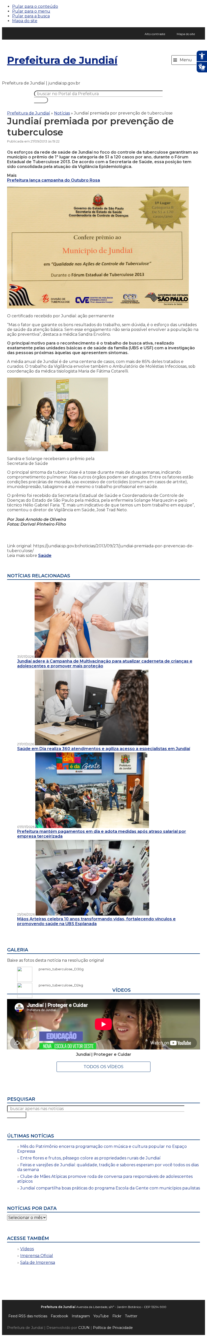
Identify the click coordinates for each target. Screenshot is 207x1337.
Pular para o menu (31, 11)
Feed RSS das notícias (27, 1316)
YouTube (101, 1316)
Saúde (44, 555)
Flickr (116, 1316)
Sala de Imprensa (37, 1262)
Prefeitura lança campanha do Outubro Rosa (53, 180)
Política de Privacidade (113, 1327)
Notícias (62, 113)
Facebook (59, 1316)
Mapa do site (24, 20)
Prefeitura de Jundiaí (62, 60)
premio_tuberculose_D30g (59, 969)
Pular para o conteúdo (35, 6)
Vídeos (27, 1248)
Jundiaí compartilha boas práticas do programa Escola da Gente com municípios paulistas (110, 1188)
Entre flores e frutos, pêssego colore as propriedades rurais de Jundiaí (90, 1158)
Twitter (131, 1316)
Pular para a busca (31, 16)
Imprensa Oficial (36, 1255)
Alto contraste (155, 34)
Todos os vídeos (103, 1066)
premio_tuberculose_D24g (58, 985)
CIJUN (84, 1327)
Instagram (81, 1316)
